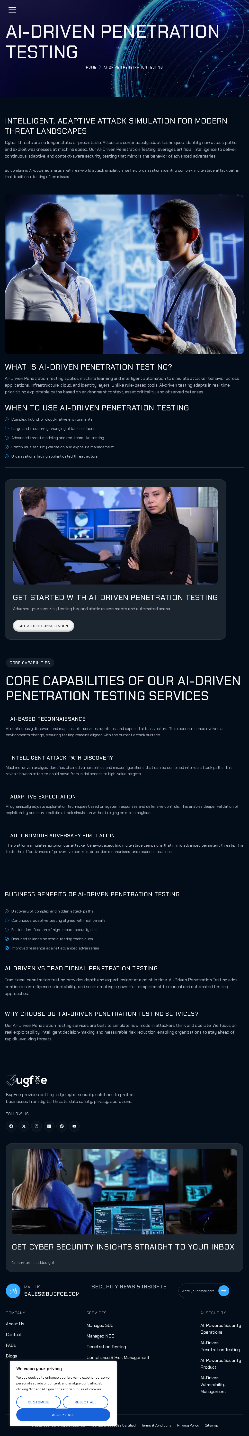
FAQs (11, 1345)
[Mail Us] (13, 1291)
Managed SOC (100, 1325)
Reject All (86, 1402)
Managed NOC (100, 1336)
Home (91, 67)
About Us (15, 1324)
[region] (63, 1393)
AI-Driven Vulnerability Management (213, 1384)
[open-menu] (12, 10)
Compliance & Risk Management (118, 1357)
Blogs (11, 1356)
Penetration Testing (106, 1347)
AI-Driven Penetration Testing (113, 42)
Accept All (63, 1415)
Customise (38, 1402)
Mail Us (32, 1286)
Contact (14, 1335)
